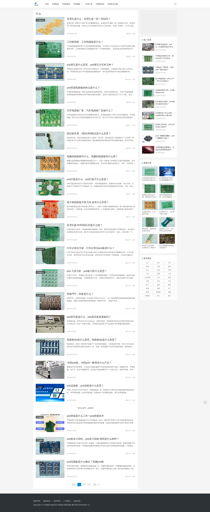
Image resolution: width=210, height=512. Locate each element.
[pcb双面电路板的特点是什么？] (50, 95)
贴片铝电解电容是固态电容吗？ (166, 246)
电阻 (169, 292)
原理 (158, 273)
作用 (158, 266)
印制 (169, 270)
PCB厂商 (89, 4)
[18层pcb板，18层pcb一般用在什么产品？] (50, 370)
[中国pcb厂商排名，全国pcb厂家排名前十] (148, 67)
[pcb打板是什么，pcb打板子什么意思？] (50, 186)
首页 (47, 4)
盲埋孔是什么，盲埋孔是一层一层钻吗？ (89, 18)
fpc (147, 263)
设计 (158, 295)
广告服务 (67, 501)
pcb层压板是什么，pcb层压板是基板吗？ (89, 316)
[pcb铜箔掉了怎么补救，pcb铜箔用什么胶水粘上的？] (148, 113)
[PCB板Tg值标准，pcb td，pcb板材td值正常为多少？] (148, 44)
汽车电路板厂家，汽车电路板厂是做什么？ (90, 110)
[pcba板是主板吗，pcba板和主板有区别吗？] (148, 101)
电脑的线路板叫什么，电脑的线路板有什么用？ (92, 156)
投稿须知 (77, 501)
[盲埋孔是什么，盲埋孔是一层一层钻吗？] (50, 26)
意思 (169, 277)
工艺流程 (147, 277)
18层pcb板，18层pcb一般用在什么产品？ (89, 362)
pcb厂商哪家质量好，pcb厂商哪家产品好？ (165, 136)
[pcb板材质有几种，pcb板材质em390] (148, 90)
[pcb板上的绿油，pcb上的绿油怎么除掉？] (148, 124)
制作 (169, 266)
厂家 (147, 273)
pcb (158, 263)
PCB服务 (77, 4)
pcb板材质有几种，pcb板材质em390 (165, 91)
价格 (147, 266)
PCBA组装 (66, 4)
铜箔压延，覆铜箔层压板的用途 (149, 230)
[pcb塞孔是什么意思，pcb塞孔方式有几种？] (50, 72)
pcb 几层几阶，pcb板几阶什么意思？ (87, 271)
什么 (169, 263)
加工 (147, 270)
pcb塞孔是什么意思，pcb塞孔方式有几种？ (90, 64)
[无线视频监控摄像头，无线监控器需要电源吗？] (148, 147)
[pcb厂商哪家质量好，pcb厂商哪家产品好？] (148, 136)
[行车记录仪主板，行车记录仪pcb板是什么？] (50, 255)
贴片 (169, 295)
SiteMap (60, 504)
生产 (169, 288)
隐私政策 (46, 501)
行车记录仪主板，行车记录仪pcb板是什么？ (90, 248)
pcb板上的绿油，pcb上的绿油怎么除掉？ (165, 125)
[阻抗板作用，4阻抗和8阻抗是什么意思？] (50, 141)
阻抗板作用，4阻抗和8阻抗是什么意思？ (89, 133)
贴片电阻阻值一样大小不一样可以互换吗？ (164, 79)
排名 (158, 281)
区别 (158, 270)
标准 (147, 288)
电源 (147, 292)
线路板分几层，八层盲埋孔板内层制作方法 (166, 230)
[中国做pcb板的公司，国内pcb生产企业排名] (148, 56)
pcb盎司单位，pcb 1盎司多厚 (149, 213)
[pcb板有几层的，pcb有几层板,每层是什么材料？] (50, 446)
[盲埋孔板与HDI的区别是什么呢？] (50, 232)
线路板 (147, 295)
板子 (147, 285)
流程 (158, 288)
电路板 (158, 292)
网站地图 (67, 504)
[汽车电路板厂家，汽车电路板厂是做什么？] (50, 118)
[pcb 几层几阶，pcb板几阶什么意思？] (50, 278)
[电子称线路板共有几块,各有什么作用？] (50, 209)
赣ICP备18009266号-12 (81, 504)
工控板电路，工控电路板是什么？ (85, 41)
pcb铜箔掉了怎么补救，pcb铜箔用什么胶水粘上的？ (164, 115)
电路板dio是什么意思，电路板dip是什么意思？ (92, 339)
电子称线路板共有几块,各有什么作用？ (88, 202)
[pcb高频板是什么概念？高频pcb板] (50, 469)
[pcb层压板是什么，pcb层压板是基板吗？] (50, 324)
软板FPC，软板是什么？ (80, 293)
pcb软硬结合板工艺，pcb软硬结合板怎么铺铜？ (149, 179)
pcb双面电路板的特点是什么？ (83, 87)
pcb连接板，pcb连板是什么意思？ (85, 385)
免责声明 (56, 501)
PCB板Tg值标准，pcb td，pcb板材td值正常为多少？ (165, 46)
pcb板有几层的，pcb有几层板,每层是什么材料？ (93, 438)
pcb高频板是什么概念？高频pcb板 (85, 461)
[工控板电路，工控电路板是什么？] (50, 49)
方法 (169, 281)
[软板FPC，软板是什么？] (50, 301)
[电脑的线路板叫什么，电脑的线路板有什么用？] (50, 164)
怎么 (158, 277)
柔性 (169, 285)
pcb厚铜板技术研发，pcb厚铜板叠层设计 (167, 179)
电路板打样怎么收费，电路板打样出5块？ (149, 196)
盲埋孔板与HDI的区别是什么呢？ (85, 225)
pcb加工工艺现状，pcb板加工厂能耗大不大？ (149, 246)
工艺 (169, 273)
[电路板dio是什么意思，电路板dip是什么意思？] (50, 347)
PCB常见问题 (113, 4)
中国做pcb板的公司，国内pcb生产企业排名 (164, 56)
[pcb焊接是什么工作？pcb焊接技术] (50, 423)
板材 (158, 285)
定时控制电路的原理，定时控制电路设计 (166, 196)
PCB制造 (55, 4)
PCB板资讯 (100, 4)
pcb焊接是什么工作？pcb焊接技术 (85, 415)
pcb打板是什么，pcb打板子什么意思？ (88, 179)
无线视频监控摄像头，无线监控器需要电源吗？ (164, 148)
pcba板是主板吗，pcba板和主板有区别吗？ (165, 102)
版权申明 (36, 501)
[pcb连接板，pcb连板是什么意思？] (50, 393)
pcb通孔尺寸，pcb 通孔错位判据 (166, 213)
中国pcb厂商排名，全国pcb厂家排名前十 (164, 68)
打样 (147, 281)
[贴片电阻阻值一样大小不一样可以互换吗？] (148, 79)
